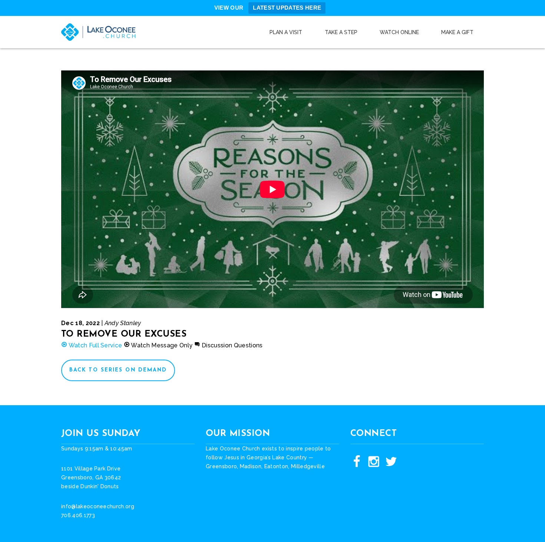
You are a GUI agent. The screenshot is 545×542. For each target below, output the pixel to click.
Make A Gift (457, 32)
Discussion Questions (231, 345)
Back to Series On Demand (118, 370)
